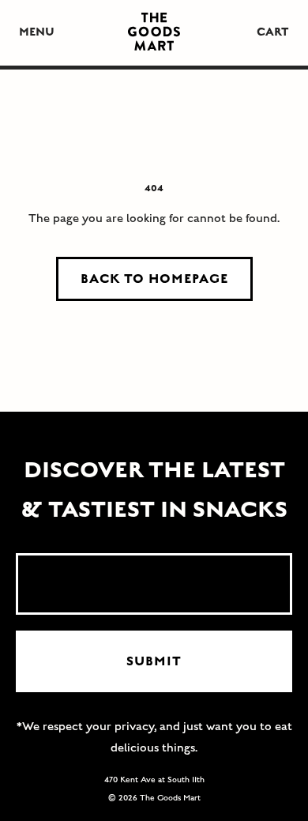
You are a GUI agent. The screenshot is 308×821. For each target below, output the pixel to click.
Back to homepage (154, 279)
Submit (154, 661)
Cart (273, 32)
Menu (36, 32)
